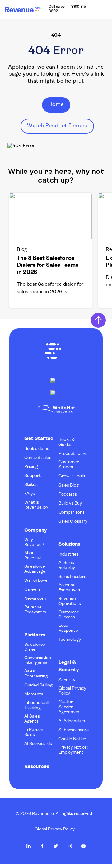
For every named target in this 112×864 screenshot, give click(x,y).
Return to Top (98, 320)
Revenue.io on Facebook (42, 846)
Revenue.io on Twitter (56, 846)
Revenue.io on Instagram (70, 846)
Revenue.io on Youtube (83, 846)
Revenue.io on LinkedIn (29, 846)
